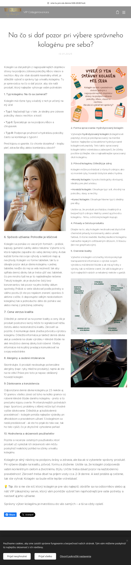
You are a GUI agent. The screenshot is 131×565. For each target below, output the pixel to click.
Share (12, 514)
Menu (124, 12)
